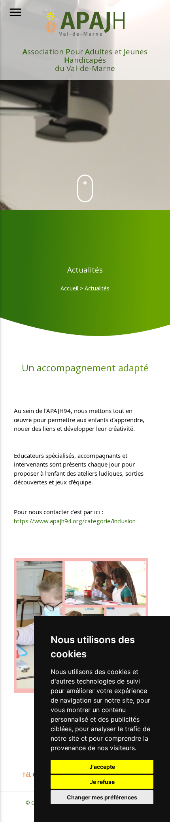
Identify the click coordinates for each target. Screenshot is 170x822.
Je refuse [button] (102, 781)
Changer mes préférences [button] (102, 797)
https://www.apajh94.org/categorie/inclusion (75, 521)
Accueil (69, 288)
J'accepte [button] (102, 766)
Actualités (97, 288)
